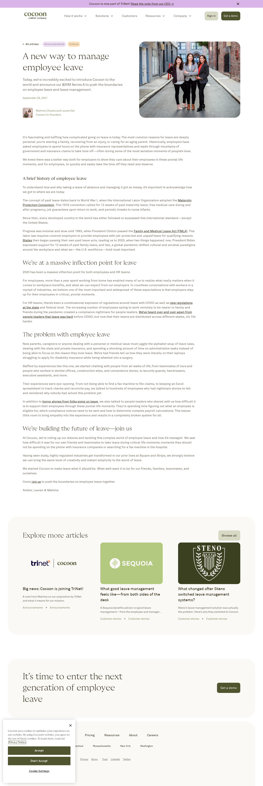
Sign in (211, 16)
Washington (146, 745)
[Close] (70, 725)
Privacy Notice (17, 742)
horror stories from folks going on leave (70, 401)
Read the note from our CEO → (152, 4)
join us (36, 481)
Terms (94, 759)
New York (125, 745)
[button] (75, 16)
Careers (152, 735)
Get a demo (231, 16)
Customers (129, 16)
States (27, 240)
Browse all (229, 535)
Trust (105, 759)
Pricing (90, 735)
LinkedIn (115, 759)
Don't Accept (39, 761)
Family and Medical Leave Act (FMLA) (160, 231)
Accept (39, 750)
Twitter (127, 759)
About (133, 735)
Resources (111, 735)
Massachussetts (102, 745)
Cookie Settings (39, 771)
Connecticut (76, 745)
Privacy (84, 759)
